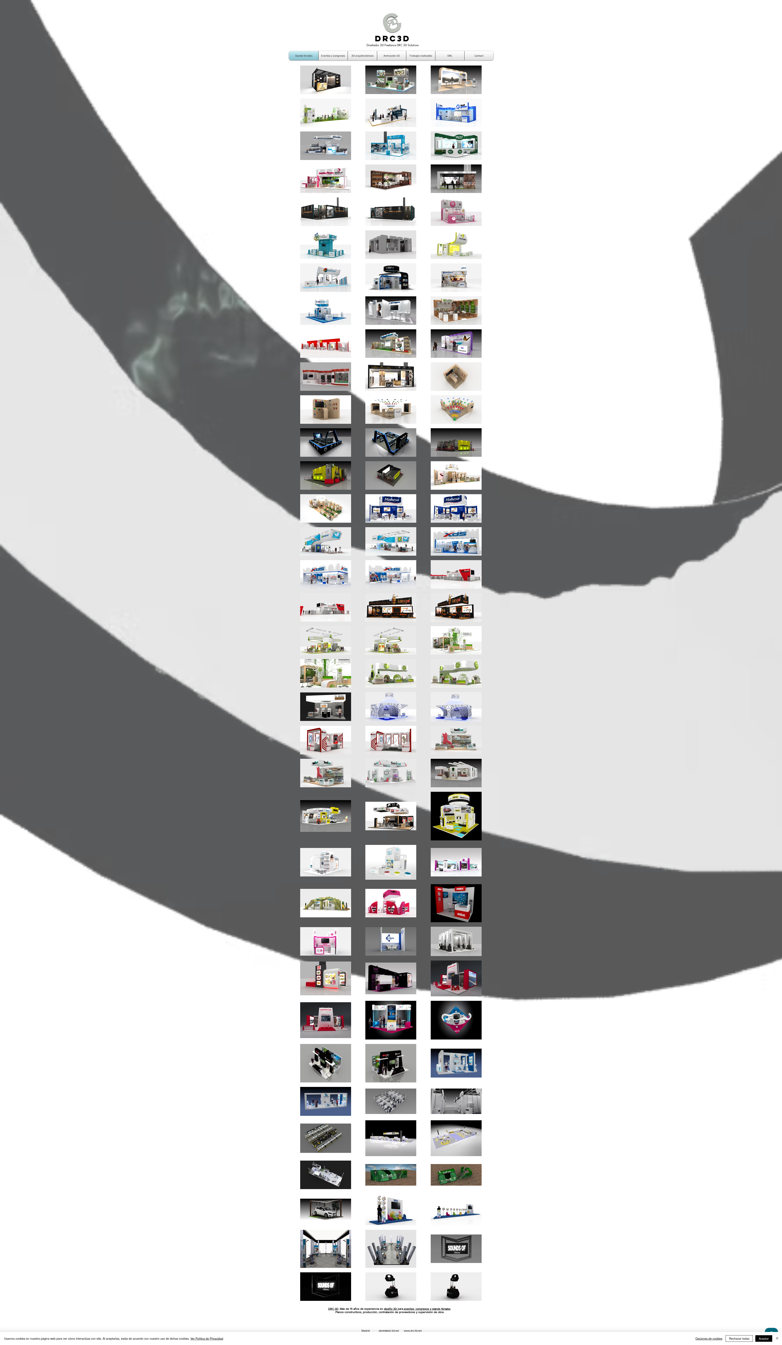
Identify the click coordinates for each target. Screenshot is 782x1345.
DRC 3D (333, 1308)
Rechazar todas (739, 1338)
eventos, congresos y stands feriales (426, 1308)
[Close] (777, 1338)
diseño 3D (391, 1308)
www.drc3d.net (413, 1330)
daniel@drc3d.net (389, 1330)
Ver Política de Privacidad (206, 1338)
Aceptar (764, 1338)
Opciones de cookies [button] (708, 1338)
